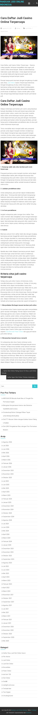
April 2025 (6, 492)
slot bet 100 (7, 674)
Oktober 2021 (7, 598)
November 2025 (8, 474)
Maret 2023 (6, 580)
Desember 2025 (8, 470)
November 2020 (8, 630)
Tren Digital (6, 692)
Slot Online (6, 678)
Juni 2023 (6, 570)
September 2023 (8, 559)
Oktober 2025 (7, 477)
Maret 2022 (6, 591)
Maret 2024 (6, 538)
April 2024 (6, 534)
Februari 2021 (7, 619)
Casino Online (4, 31)
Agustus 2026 (7, 442)
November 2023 (8, 552)
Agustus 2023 (7, 563)
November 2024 (8, 509)
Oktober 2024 (7, 513)
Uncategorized (8, 696)
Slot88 (5, 681)
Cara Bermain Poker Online (14, 332)
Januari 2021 (7, 623)
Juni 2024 (6, 527)
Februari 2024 (7, 541)
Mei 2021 (6, 612)
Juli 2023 (6, 566)
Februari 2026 (7, 463)
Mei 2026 (6, 453)
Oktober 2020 (7, 634)
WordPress (28, 712)
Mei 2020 (6, 641)
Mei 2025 (6, 488)
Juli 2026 (6, 445)
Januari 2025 (7, 502)
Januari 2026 (7, 467)
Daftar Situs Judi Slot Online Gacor (14, 653)
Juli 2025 (6, 481)
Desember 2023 (8, 548)
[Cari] (34, 386)
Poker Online (7, 671)
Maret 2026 (6, 460)
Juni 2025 (6, 485)
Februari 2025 (7, 499)
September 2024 (8, 516)
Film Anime (6, 657)
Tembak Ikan (7, 688)
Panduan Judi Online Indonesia (19, 710)
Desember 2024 (8, 506)
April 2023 (6, 577)
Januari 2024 (7, 545)
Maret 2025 (6, 495)
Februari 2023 (7, 584)
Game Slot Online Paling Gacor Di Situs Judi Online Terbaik (19, 372)
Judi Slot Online (8, 664)
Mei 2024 (6, 531)
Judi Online (28, 28)
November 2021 (8, 595)
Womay (18, 28)
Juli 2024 (6, 524)
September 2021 (8, 602)
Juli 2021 (6, 609)
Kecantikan (6, 667)
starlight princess (8, 685)
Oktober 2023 (7, 556)
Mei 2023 (6, 573)
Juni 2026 (6, 449)
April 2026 (6, 456)
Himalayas (34, 710)
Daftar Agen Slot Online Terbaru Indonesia (21, 377)
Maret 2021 (6, 616)
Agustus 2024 (7, 520)
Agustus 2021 (7, 605)
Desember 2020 (8, 627)
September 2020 (8, 637)
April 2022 (6, 587)
